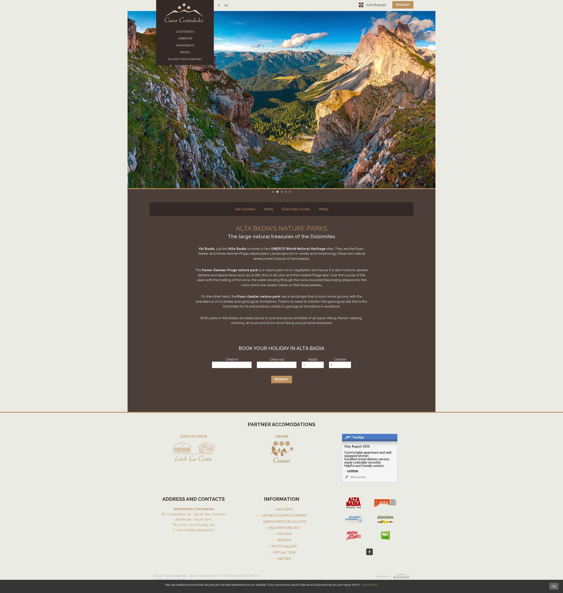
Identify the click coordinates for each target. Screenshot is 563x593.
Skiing (268, 209)
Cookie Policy (369, 584)
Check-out (276, 359)
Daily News (284, 509)
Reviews (284, 540)
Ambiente (185, 38)
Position (284, 534)
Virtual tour (284, 552)
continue (352, 470)
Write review (358, 477)
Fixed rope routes (296, 209)
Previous (133, 99)
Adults (312, 359)
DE (226, 5)
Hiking (323, 209)
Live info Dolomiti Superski (284, 515)
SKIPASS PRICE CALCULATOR (284, 521)
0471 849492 (376, 5)
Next (429, 99)
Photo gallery (284, 546)
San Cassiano (245, 209)
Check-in (232, 359)
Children (340, 359)
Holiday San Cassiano (185, 59)
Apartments (185, 45)
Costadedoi (185, 31)
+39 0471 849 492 (201, 525)
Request (403, 4)
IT (219, 5)
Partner (284, 558)
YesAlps (358, 437)
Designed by (383, 576)
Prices (185, 52)
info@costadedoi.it (199, 530)
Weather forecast (284, 528)
